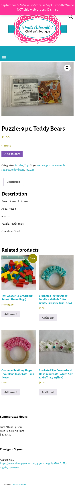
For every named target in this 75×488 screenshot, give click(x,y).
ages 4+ (40, 165)
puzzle (50, 165)
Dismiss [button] (52, 9)
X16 (32, 169)
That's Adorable (18, 484)
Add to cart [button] (10, 314)
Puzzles (19, 165)
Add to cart (12, 153)
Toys (26, 165)
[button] (67, 68)
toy (27, 169)
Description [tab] (13, 181)
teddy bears (17, 169)
